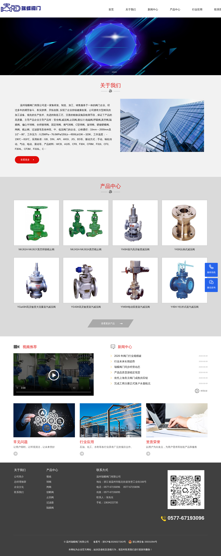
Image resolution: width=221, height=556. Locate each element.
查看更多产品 (108, 323)
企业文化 (19, 487)
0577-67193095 (112, 492)
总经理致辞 (20, 481)
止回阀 (50, 497)
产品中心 (175, 9)
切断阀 (50, 492)
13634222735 (111, 502)
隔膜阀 (50, 507)
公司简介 (19, 476)
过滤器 (50, 502)
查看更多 (25, 159)
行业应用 (197, 9)
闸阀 (48, 487)
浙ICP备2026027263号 (114, 541)
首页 (111, 9)
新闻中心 (153, 9)
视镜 (48, 476)
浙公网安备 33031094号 (145, 541)
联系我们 (19, 492)
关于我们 (131, 9)
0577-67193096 (112, 487)
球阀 (48, 481)
